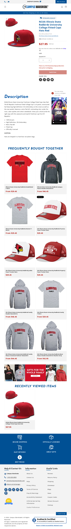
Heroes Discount (53, 501)
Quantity (42, 56)
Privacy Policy (31, 485)
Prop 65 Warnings (32, 493)
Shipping (51, 481)
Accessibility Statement (34, 497)
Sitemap (50, 505)
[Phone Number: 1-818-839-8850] (5, 1)
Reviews (50, 473)
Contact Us (30, 477)
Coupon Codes (52, 497)
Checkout (62, 2)
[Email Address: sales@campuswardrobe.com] (9, 1)
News (49, 493)
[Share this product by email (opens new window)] (52, 79)
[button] (5, 7)
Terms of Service (32, 489)
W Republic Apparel (49, 18)
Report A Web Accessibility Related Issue (49, 525)
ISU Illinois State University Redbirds (48, 36)
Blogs (49, 489)
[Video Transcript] (56, 99)
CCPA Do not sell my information (33, 502)
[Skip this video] (53, 99)
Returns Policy (52, 477)
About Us (30, 473)
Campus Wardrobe (16, 517)
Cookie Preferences (33, 507)
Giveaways (51, 485)
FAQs (28, 481)
